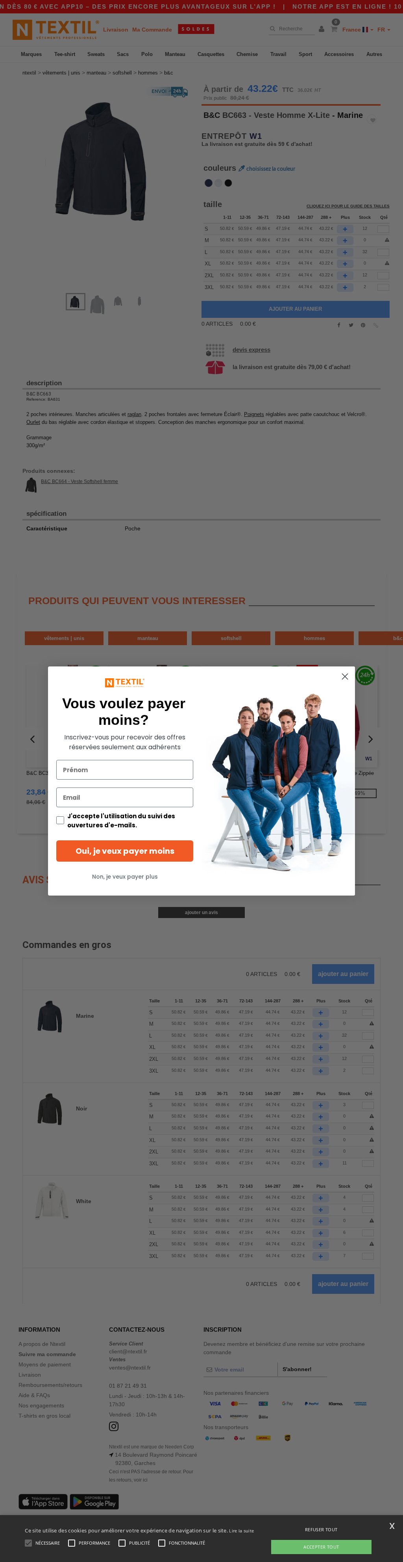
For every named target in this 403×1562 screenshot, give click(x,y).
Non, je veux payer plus (125, 877)
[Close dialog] (345, 676)
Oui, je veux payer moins (125, 851)
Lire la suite (241, 1531)
